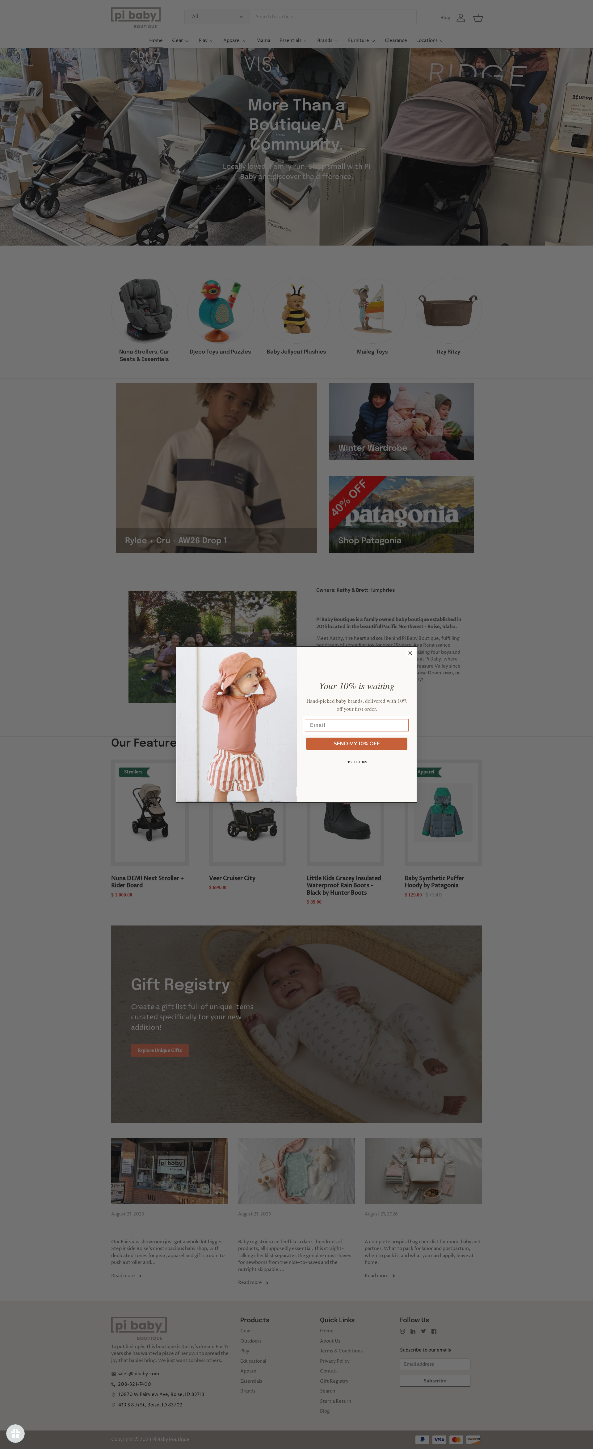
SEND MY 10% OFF (357, 744)
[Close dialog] (410, 653)
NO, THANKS (357, 762)
